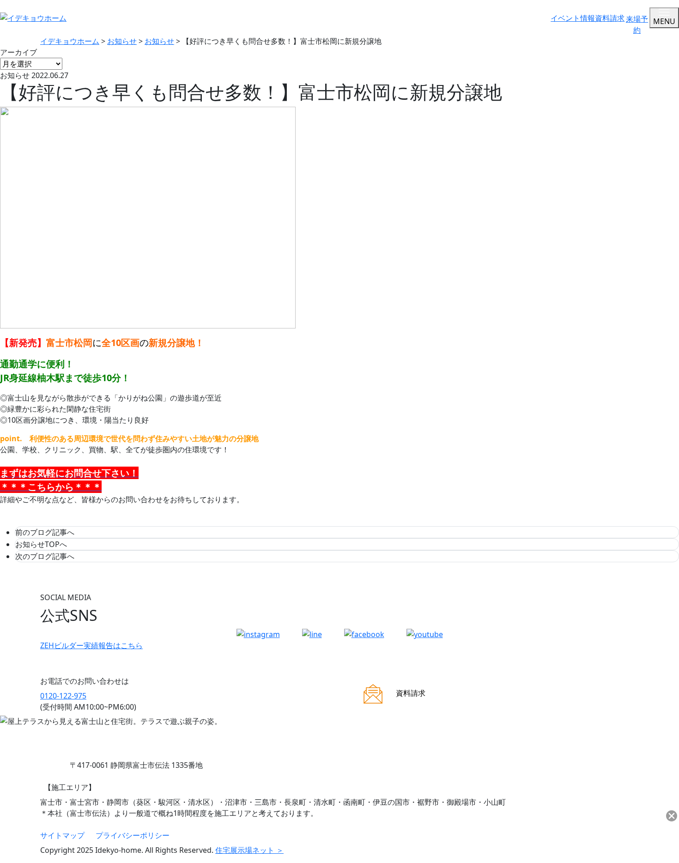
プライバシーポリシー (133, 835)
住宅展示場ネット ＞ (249, 850)
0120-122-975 (63, 696)
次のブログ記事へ (44, 556)
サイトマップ (62, 835)
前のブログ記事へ (44, 532)
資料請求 (609, 18)
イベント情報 (573, 18)
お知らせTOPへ (41, 544)
